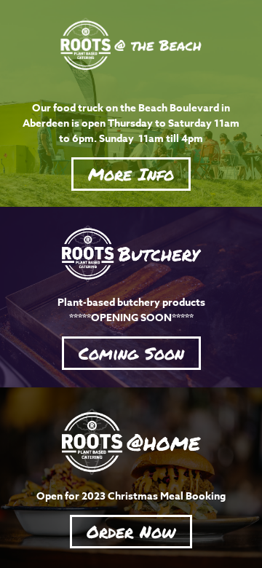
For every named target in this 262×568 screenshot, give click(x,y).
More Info (131, 174)
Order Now (131, 531)
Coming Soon (131, 353)
